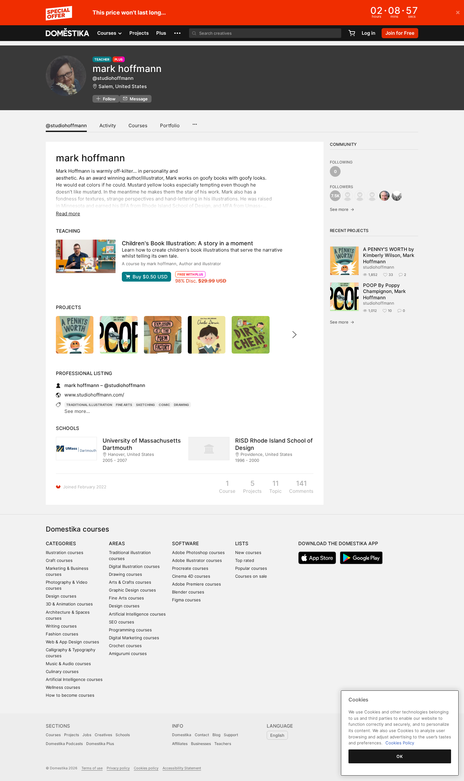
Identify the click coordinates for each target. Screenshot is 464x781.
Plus (161, 33)
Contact (202, 734)
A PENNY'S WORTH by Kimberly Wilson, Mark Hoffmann (388, 255)
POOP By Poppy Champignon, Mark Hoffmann (384, 291)
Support (231, 734)
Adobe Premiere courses (196, 584)
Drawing (181, 405)
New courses (248, 552)
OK (399, 756)
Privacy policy (118, 768)
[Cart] (352, 33)
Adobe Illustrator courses (197, 560)
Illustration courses (64, 552)
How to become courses (70, 695)
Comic (164, 405)
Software (185, 543)
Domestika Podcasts (64, 743)
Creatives (103, 734)
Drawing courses (125, 574)
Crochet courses (125, 645)
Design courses (61, 596)
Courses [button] (107, 33)
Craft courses (59, 560)
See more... (77, 411)
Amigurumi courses (128, 653)
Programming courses (130, 629)
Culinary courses (62, 671)
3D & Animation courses (69, 603)
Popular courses (251, 568)
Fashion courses (62, 633)
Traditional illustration (89, 405)
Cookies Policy (399, 742)
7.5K (335, 195)
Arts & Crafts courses (130, 582)
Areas (117, 543)
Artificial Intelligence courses (74, 679)
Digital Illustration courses (134, 566)
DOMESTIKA (68, 33)
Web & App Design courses (72, 641)
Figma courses (186, 599)
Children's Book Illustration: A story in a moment (187, 243)
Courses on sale (251, 576)
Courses (137, 125)
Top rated (244, 560)
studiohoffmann (378, 267)
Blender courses (188, 591)
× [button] (457, 12)
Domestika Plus (100, 743)
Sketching (145, 405)
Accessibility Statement (182, 768)
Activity (107, 125)
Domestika (181, 734)
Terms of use (92, 768)
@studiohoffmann (66, 125)
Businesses (201, 743)
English (277, 735)
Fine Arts (124, 405)
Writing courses (61, 626)
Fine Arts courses (126, 597)
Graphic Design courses (132, 590)
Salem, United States (122, 86)
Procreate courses (190, 568)
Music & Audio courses (68, 663)
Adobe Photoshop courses (198, 552)
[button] (177, 33)
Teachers (222, 743)
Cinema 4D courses (191, 576)
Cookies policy (146, 768)
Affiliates (179, 743)
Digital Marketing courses (134, 637)
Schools (123, 734)
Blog (216, 734)
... (194, 122)
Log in (368, 33)
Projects (139, 33)
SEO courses (121, 621)
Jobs (86, 734)
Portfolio (170, 125)
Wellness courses (63, 687)
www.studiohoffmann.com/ (94, 395)
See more (342, 209)
